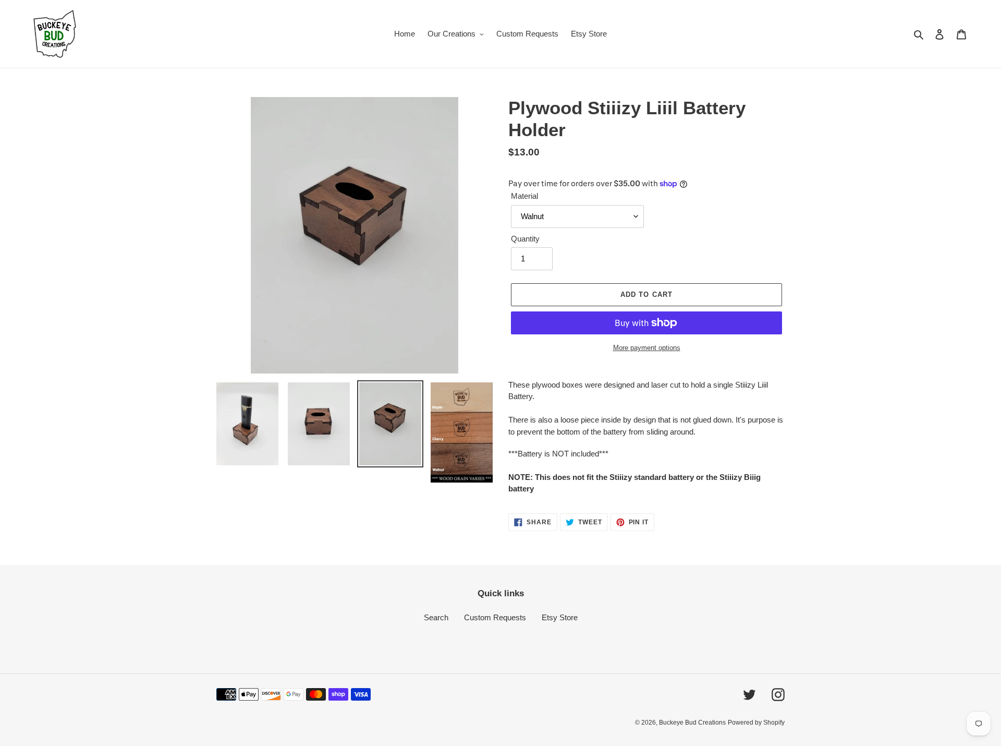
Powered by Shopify (756, 722)
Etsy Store (560, 617)
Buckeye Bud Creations (692, 722)
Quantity (525, 238)
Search (436, 617)
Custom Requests (495, 617)
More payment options (646, 348)
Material (524, 195)
